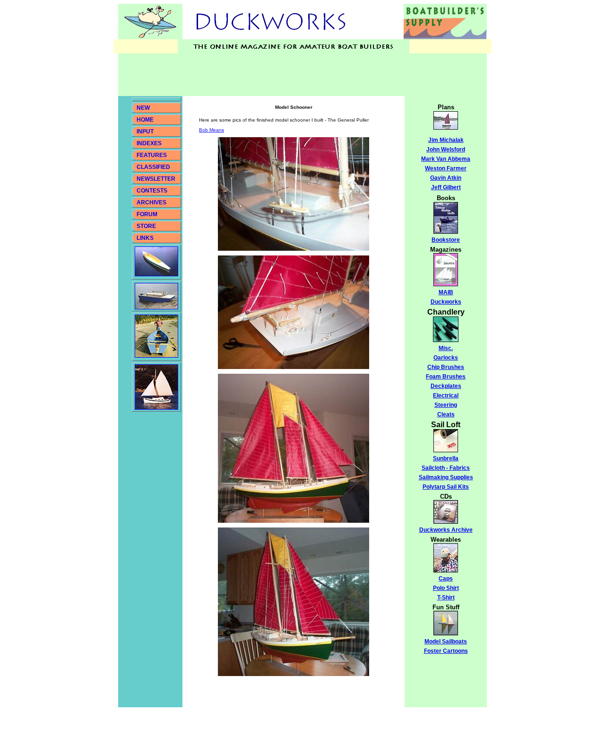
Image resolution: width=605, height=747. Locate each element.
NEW (143, 108)
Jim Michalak (446, 140)
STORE (146, 226)
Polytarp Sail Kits (446, 486)
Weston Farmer (446, 168)
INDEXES (149, 143)
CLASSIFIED (153, 167)
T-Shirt (446, 597)
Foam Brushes (446, 376)
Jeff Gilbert (446, 187)
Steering (445, 405)
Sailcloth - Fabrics (446, 468)
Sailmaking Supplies (446, 477)
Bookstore (446, 240)
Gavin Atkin (445, 178)
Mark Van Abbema (445, 159)
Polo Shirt (446, 588)
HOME (145, 119)
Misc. (446, 348)
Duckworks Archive (446, 530)
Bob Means (211, 129)
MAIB (446, 292)
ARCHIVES (151, 202)
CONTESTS (152, 190)
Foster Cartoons (446, 651)
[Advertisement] (290, 74)
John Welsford (445, 149)
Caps (446, 578)
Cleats (446, 414)
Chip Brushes (445, 367)
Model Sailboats (445, 641)
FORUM (147, 214)
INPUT (145, 131)
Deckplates (446, 386)
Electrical (445, 395)
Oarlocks (445, 357)
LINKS (144, 238)
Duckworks (446, 302)
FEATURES (152, 155)
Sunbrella (445, 458)
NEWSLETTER (156, 179)
